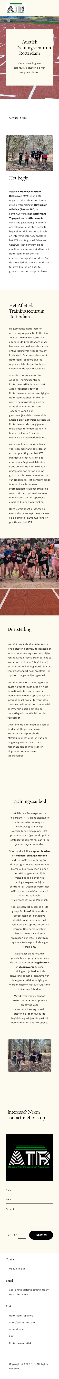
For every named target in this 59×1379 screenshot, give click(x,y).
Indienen (41, 1235)
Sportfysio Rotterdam (22, 1322)
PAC (11, 1336)
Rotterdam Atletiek (20, 1343)
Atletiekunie (16, 1329)
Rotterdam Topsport (21, 1315)
